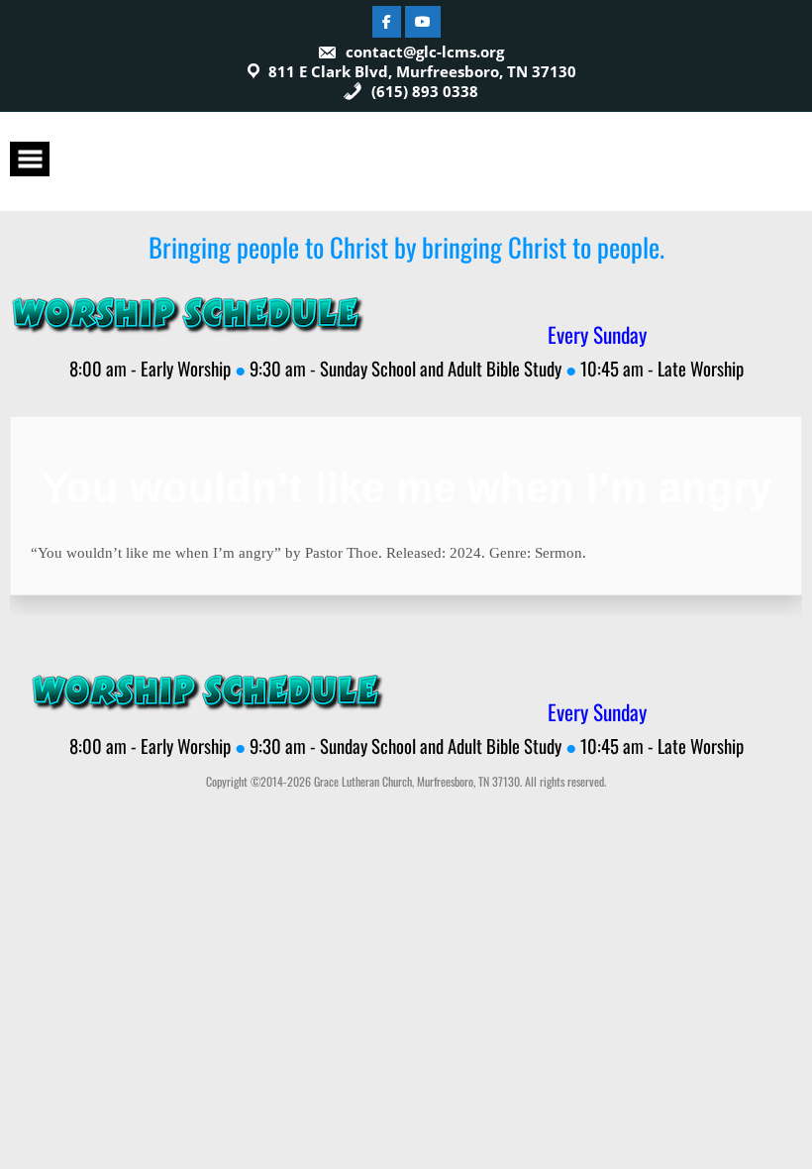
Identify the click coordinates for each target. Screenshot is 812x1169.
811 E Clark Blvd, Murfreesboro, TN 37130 (422, 71)
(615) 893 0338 (422, 91)
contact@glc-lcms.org (425, 51)
